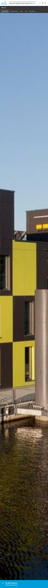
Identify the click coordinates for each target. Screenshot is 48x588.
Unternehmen (5, 11)
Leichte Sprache (14, 11)
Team (21, 11)
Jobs (26, 11)
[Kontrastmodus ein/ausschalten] (42, 3)
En (45, 3)
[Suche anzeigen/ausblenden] (40, 3)
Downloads (32, 11)
